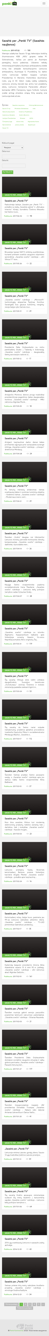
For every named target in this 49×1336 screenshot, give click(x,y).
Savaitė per (31, 125)
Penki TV (5, 128)
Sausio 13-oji (6, 108)
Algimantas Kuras (33, 121)
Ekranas (22, 118)
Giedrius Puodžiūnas (25, 112)
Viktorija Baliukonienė (36, 105)
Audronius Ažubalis (8, 115)
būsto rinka (20, 121)
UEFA (31, 118)
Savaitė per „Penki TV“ (15, 195)
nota (34, 108)
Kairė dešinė (6, 125)
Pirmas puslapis (11, 1304)
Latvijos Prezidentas (9, 118)
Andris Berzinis (24, 115)
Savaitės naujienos (19, 105)
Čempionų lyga (7, 121)
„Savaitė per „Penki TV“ (17, 1149)
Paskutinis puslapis (24, 1308)
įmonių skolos (19, 125)
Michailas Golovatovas (21, 108)
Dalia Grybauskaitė (8, 112)
